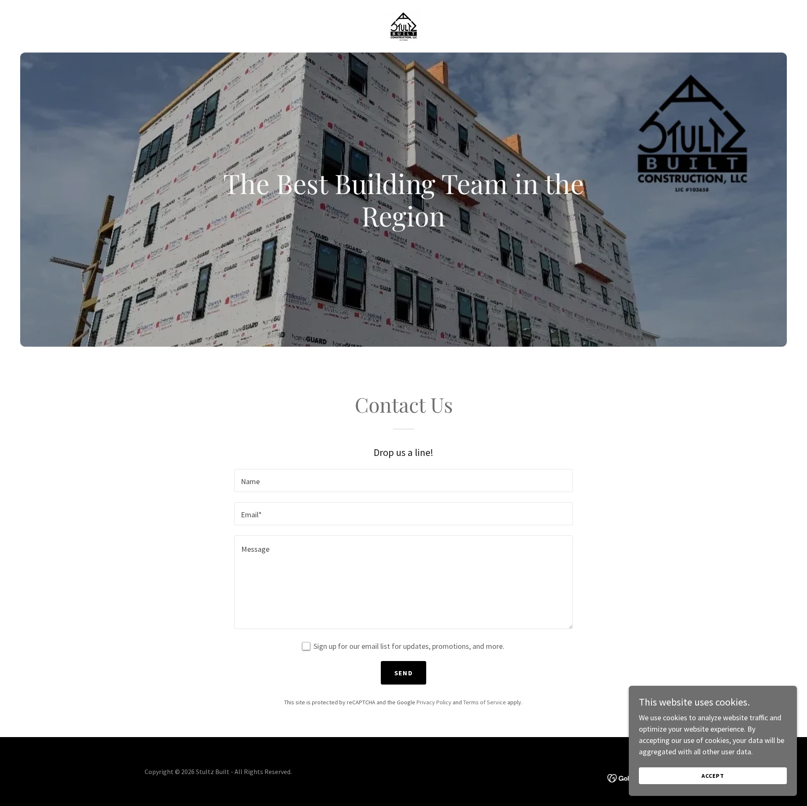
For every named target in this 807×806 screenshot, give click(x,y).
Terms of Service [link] (484, 702)
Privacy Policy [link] (434, 702)
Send (403, 673)
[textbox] (403, 480)
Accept (713, 776)
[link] (403, 25)
